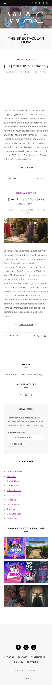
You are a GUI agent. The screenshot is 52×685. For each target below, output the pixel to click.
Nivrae (25, 72)
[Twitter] (38, 179)
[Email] (45, 179)
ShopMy (38, 374)
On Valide (32, 662)
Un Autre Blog (14, 513)
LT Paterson (13, 504)
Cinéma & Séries (26, 60)
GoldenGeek (13, 485)
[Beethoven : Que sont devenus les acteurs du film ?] (15, 596)
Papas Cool (12, 499)
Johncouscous (14, 490)
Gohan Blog (13, 481)
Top (27, 679)
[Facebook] (34, 179)
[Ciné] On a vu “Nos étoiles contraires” (26, 201)
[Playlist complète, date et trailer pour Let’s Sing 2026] (15, 548)
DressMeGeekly (15, 471)
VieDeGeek (12, 518)
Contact (22, 657)
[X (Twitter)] (26, 647)
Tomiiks (11, 509)
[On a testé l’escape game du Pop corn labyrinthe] (37, 548)
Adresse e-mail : (16, 432)
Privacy (18, 662)
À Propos (9, 657)
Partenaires (38, 657)
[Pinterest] (41, 179)
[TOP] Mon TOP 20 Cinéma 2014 (26, 65)
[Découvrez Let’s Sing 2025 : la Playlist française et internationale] (15, 572)
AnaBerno (27, 210)
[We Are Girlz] (26, 17)
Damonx (11, 476)
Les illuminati (14, 495)
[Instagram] (33, 647)
